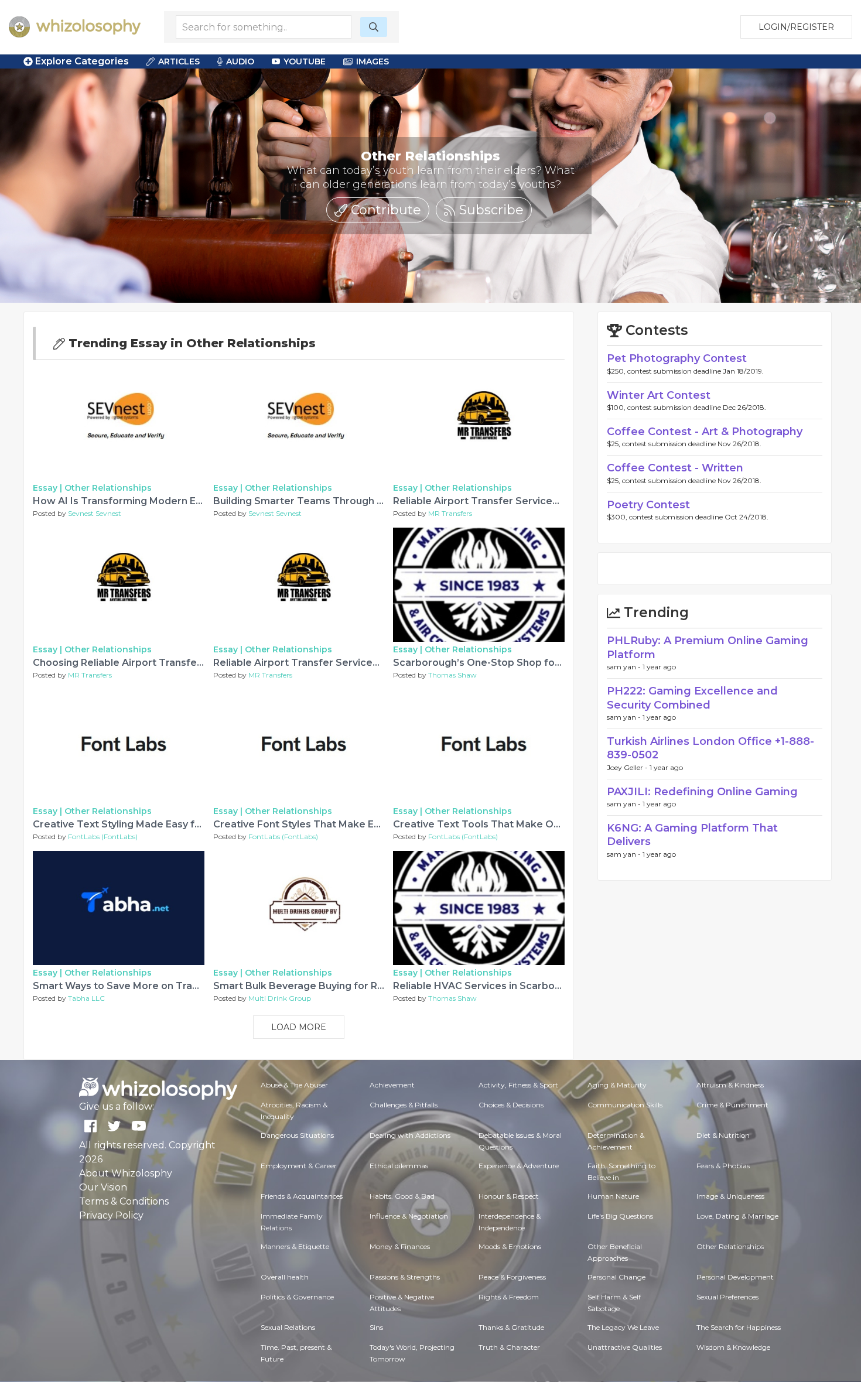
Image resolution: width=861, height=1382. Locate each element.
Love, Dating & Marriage (737, 1216)
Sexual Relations (288, 1327)
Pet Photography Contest (677, 358)
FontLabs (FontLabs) (103, 836)
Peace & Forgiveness (512, 1276)
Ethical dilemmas (399, 1165)
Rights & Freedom (509, 1296)
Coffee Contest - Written (675, 467)
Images (372, 61)
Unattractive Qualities (624, 1347)
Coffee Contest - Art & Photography (704, 431)
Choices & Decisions (511, 1104)
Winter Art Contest (658, 395)
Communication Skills (624, 1104)
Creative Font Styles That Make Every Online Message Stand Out (370, 824)
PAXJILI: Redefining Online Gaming (702, 791)
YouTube (304, 61)
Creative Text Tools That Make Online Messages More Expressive (552, 824)
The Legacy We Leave (623, 1327)
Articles (179, 61)
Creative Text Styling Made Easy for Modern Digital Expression (183, 824)
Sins (376, 1327)
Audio (240, 61)
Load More (298, 1027)
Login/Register (796, 27)
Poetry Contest (648, 504)
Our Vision (103, 1187)
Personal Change (616, 1276)
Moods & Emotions (510, 1246)
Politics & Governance (297, 1296)
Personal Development (735, 1276)
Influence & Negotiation (409, 1216)
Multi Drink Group (279, 998)
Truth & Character (509, 1347)
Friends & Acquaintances (302, 1196)
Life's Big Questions (620, 1216)
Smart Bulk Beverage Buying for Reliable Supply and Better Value (371, 985)
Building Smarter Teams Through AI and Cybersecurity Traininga (369, 501)
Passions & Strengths (405, 1276)
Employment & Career (299, 1165)
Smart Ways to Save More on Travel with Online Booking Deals (184, 985)
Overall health (285, 1276)
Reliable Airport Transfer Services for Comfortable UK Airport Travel (559, 501)
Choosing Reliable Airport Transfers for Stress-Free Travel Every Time (203, 662)
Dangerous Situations (297, 1135)
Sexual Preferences (727, 1296)
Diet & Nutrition (723, 1135)
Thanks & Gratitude (511, 1327)
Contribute (384, 210)
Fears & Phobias (723, 1165)
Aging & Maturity (617, 1084)
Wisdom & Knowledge (733, 1347)
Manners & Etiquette (295, 1246)
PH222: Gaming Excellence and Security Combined (692, 698)
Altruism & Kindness (730, 1084)
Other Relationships (108, 488)
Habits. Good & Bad (402, 1196)
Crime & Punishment (732, 1104)
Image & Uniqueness (730, 1196)
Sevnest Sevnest (94, 513)
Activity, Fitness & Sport (518, 1084)
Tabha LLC (86, 998)
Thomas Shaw (452, 675)
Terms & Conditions (124, 1201)
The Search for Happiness (738, 1327)
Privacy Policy (111, 1215)
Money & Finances (400, 1246)
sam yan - (625, 666)
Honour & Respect (509, 1196)
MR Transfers (450, 513)
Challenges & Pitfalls (404, 1104)
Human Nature (613, 1196)
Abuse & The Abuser (294, 1084)
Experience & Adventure (519, 1165)
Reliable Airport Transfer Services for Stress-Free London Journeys (377, 662)
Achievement (392, 1084)
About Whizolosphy (125, 1173)
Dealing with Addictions (410, 1135)
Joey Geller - (628, 767)
